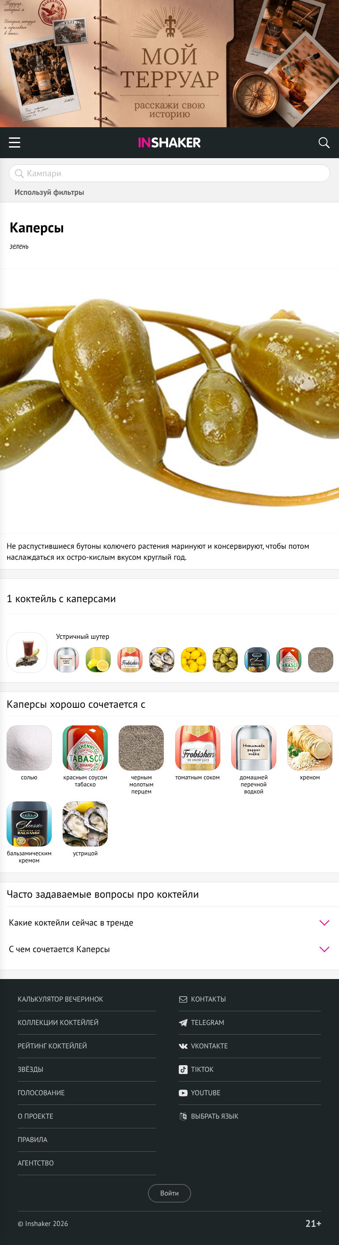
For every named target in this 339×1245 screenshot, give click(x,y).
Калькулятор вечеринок (60, 999)
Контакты (208, 999)
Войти (169, 1193)
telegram (207, 1022)
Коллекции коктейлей (58, 1022)
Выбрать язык (215, 1116)
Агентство (36, 1163)
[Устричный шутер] (27, 652)
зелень (19, 246)
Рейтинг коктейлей (52, 1046)
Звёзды (30, 1069)
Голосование (41, 1093)
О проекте (35, 1116)
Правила (32, 1139)
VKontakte (209, 1046)
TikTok (202, 1069)
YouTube (206, 1093)
